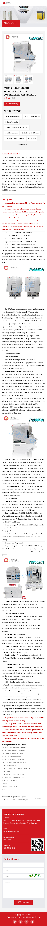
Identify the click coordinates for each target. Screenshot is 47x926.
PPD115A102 (6, 771)
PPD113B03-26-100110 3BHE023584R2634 (16, 768)
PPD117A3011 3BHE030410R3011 (13, 774)
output (14, 242)
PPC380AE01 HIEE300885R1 (12, 756)
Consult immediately (11, 104)
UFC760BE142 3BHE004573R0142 (14, 748)
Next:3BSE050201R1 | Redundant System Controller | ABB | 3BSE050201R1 (15, 800)
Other (7, 233)
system (31, 248)
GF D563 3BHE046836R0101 (11, 780)
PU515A (5, 783)
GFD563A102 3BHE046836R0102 (13, 777)
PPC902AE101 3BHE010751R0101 (13, 750)
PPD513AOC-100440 (9, 765)
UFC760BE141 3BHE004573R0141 (13, 753)
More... (4, 789)
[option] (23, 53)
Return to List (38, 798)
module (11, 374)
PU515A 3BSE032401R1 (10, 786)
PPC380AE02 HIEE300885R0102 (13, 759)
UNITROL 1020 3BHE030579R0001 (14, 762)
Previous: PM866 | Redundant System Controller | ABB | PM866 (14, 797)
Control (7, 236)
